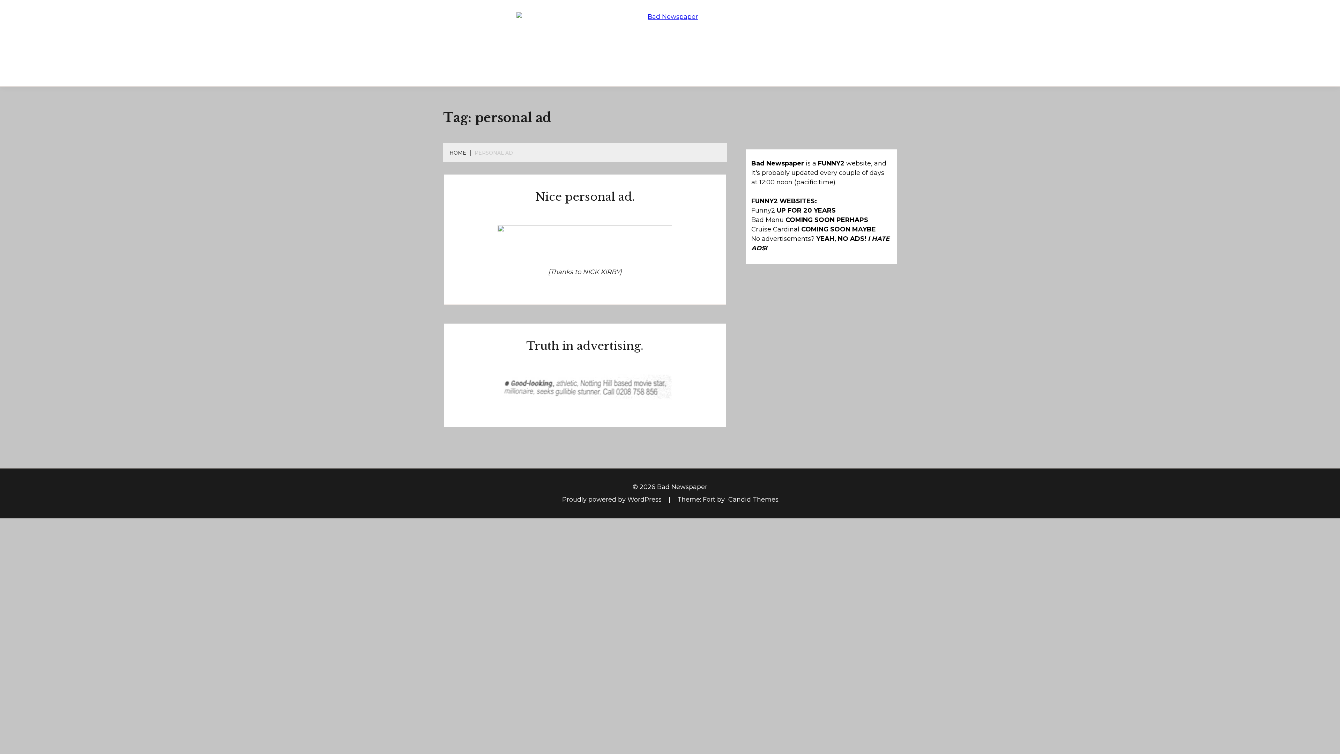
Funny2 (763, 210)
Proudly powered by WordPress (612, 499)
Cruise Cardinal (775, 229)
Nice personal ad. (585, 197)
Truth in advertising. (584, 346)
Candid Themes (753, 499)
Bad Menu (767, 220)
